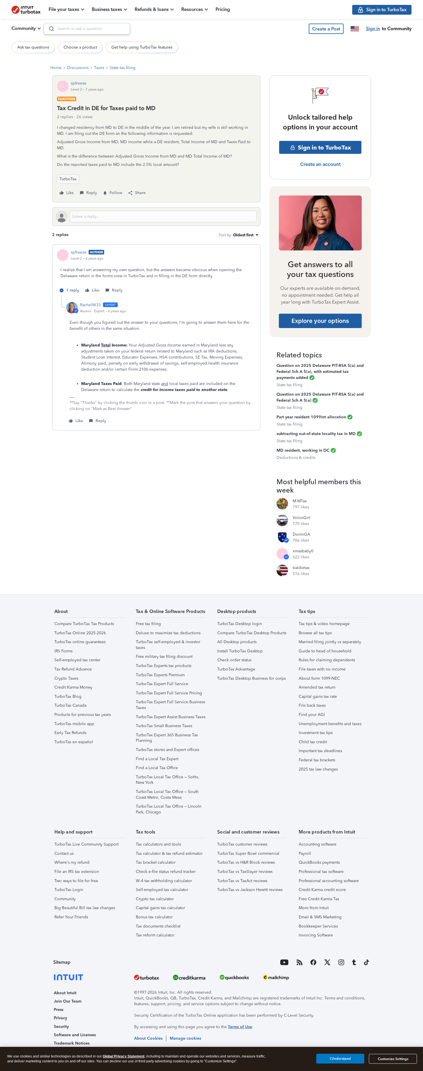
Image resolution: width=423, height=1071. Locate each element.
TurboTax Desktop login (239, 623)
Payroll (305, 853)
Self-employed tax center (77, 660)
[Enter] (49, 29)
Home (56, 67)
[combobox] (87, 29)
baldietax (301, 567)
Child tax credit (313, 741)
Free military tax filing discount (164, 656)
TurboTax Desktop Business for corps (251, 678)
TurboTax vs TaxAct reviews (242, 880)
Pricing (223, 9)
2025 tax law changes (318, 769)
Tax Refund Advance (73, 669)
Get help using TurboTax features (141, 47)
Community (24, 28)
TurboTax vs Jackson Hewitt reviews (250, 889)
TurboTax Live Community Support (86, 844)
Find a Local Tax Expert (157, 758)
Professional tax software (321, 871)
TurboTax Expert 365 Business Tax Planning (167, 738)
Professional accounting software (329, 880)
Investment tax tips (316, 732)
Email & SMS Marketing (320, 917)
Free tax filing (148, 623)
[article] (156, 272)
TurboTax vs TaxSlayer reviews (245, 871)
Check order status (234, 660)
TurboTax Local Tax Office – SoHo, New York (167, 780)
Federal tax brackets (317, 760)
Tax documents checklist (158, 926)
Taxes (99, 67)
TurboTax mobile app (74, 723)
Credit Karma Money (73, 687)
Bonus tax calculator (154, 917)
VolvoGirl (301, 517)
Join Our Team (67, 1001)
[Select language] (354, 29)
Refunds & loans (152, 9)
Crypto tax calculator (155, 898)
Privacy (60, 1018)
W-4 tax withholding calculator (164, 880)
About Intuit (65, 992)
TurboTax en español (73, 741)
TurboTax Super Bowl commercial (248, 853)
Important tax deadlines (320, 750)
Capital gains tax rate (318, 696)
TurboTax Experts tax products (163, 665)
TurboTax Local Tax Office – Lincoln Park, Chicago (168, 809)
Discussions (78, 67)
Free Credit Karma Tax (319, 898)
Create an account (320, 164)
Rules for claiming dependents (327, 660)
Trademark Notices (71, 1043)
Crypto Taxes (66, 678)
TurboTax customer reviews (242, 844)
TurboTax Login (68, 889)
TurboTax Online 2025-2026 (80, 633)
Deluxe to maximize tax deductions (168, 633)
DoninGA (301, 534)
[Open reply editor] (156, 216)
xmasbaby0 (303, 551)
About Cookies (148, 1038)
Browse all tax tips (315, 633)
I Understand (340, 1059)
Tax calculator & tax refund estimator (169, 853)
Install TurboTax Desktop (240, 651)
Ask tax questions (33, 47)
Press (58, 1009)
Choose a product (80, 47)
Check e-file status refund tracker (166, 871)
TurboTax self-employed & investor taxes (168, 644)
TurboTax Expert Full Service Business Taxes (170, 705)
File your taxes (64, 9)
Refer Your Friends (71, 917)
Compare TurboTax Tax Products (84, 623)
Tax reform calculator (155, 935)
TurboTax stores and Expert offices (167, 749)
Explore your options (320, 320)
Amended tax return (317, 687)
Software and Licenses (75, 1034)
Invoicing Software (316, 935)
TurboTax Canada (70, 705)
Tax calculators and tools (158, 844)
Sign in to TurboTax (324, 147)
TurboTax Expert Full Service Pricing (169, 693)
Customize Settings (393, 1059)
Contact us (64, 853)
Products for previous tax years (82, 714)
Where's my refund (71, 862)
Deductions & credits (296, 457)
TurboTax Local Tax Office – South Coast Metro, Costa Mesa (167, 794)
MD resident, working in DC (303, 450)
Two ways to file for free (76, 880)
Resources (192, 9)
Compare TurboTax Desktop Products (251, 633)
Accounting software (317, 844)
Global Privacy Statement (123, 1056)
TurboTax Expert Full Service (162, 683)
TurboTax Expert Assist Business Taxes (170, 716)
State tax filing (123, 67)
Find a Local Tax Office (157, 767)
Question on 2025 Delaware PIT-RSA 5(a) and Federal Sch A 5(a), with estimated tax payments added (320, 371)
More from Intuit (314, 907)
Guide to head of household (325, 651)
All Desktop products (237, 641)
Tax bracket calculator (156, 862)
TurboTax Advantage (236, 669)
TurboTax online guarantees (80, 641)
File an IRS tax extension (76, 871)
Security (61, 1026)
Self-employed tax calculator (162, 889)
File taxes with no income (322, 669)
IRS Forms (63, 651)
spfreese (78, 83)
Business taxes (107, 9)
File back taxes (312, 705)
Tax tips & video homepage (324, 623)
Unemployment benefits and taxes (330, 723)
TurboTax (68, 179)
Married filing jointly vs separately (330, 641)
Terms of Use (240, 1026)
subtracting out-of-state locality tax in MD (316, 433)
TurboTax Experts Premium (160, 675)
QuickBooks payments (319, 862)
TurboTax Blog (67, 696)
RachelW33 (90, 304)
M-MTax (300, 501)
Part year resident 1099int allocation (311, 417)
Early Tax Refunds (70, 732)
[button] (326, 29)
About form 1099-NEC (319, 678)
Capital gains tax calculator (160, 907)
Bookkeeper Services (318, 926)
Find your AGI (312, 714)
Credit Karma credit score (322, 889)
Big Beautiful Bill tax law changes (84, 907)
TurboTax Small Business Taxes (164, 725)
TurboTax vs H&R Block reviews (246, 862)
